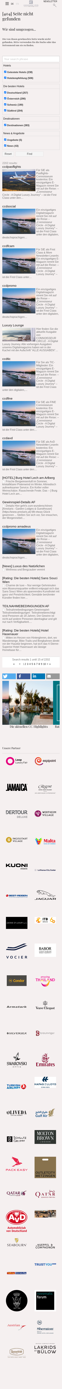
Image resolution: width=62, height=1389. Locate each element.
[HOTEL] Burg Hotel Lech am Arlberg (28, 478)
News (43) (13, 145)
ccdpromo (9, 285)
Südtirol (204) (15, 110)
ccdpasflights (11, 166)
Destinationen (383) (18, 125)
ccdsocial (9, 206)
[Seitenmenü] (7, 3)
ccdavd (7, 438)
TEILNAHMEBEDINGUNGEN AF (25, 606)
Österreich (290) (16, 98)
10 (44, 664)
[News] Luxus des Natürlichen (23, 566)
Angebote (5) (14, 140)
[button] (9, 676)
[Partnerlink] (16, 761)
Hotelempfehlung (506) (20, 78)
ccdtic (6, 359)
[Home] (31, 3)
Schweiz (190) (15, 104)
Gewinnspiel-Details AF (18, 502)
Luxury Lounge (13, 325)
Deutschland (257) (17, 92)
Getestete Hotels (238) (20, 72)
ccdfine (7, 398)
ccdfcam (8, 246)
